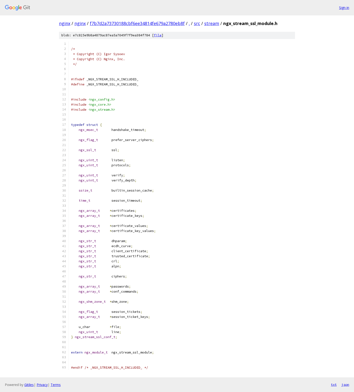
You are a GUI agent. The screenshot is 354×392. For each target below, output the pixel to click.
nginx (64, 23)
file (158, 35)
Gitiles (29, 384)
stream (211, 23)
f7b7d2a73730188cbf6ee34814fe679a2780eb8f (137, 23)
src (197, 23)
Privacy (42, 384)
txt (334, 384)
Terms (56, 384)
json (345, 384)
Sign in (344, 7)
